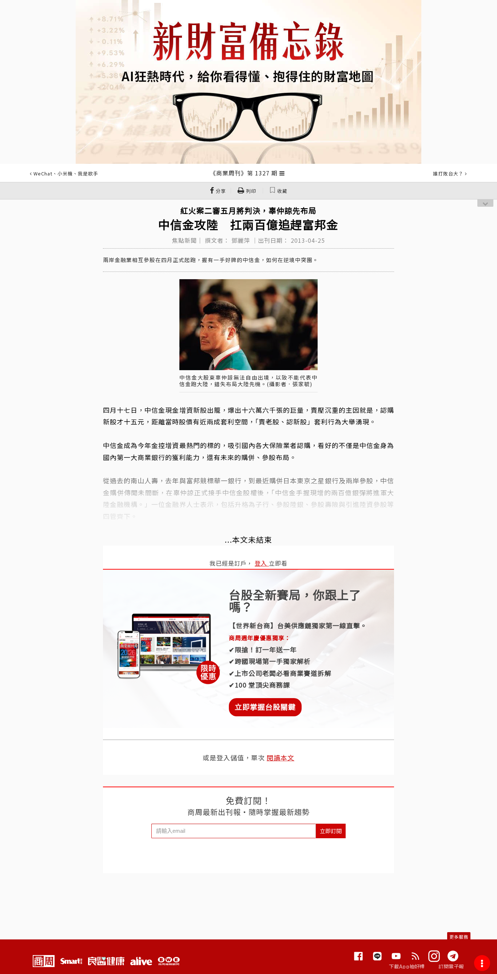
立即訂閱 (331, 831)
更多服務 (458, 937)
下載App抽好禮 (407, 966)
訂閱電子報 (451, 966)
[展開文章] (282, 173)
